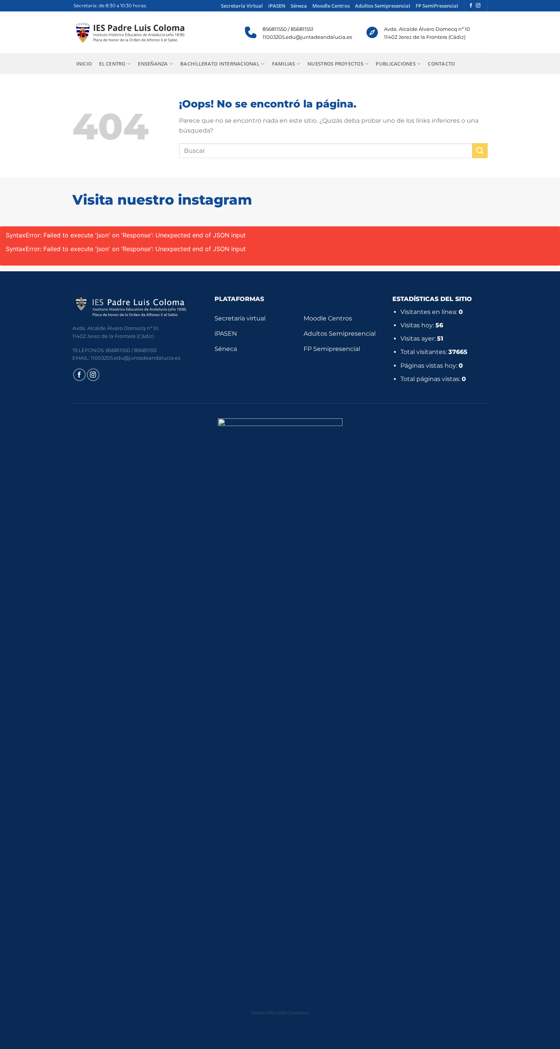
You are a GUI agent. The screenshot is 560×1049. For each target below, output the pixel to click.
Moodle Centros (331, 5)
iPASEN (276, 5)
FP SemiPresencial (437, 5)
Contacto (441, 63)
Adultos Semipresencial (382, 5)
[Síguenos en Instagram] (478, 5)
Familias (283, 63)
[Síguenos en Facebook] (471, 5)
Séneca (299, 5)
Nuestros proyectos (335, 63)
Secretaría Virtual (242, 5)
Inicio (84, 63)
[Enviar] (480, 150)
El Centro (112, 63)
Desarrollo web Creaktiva (280, 1012)
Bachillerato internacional (219, 63)
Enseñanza (153, 63)
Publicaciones (395, 63)
